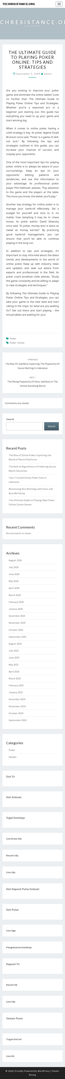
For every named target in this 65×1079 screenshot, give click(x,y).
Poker (13, 338)
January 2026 (16, 608)
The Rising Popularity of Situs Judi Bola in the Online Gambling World (32, 381)
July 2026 (14, 567)
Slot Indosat (13, 797)
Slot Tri (10, 776)
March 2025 (15, 678)
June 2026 (14, 574)
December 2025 (17, 615)
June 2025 (14, 657)
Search (10, 419)
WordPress (44, 1071)
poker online (17, 342)
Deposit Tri (13, 964)
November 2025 (17, 622)
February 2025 (16, 685)
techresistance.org (18, 4)
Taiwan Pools (14, 1018)
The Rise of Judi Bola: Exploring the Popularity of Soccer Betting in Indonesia (32, 363)
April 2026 (14, 588)
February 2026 (16, 602)
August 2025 (15, 643)
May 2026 (13, 581)
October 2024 (16, 713)
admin (48, 73)
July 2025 (14, 650)
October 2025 (16, 629)
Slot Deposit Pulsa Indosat (22, 889)
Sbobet (13, 757)
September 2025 (17, 636)
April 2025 (14, 671)
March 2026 (15, 595)
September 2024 (17, 720)
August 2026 (15, 560)
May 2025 (13, 664)
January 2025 (16, 692)
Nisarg (32, 1074)
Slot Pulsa (12, 909)
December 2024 (17, 699)
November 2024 (17, 706)
